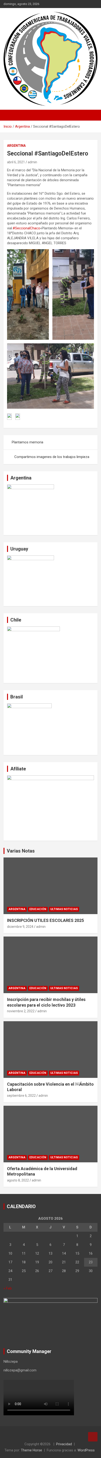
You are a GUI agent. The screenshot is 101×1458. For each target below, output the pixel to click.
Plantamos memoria (27, 442)
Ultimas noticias (64, 909)
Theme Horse (31, 1450)
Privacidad (64, 1444)
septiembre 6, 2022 (21, 1095)
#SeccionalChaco (26, 228)
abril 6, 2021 (16, 162)
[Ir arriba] (92, 1436)
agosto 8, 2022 (18, 1180)
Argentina (16, 145)
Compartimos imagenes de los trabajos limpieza (51, 457)
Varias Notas (21, 851)
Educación (37, 909)
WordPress (86, 1450)
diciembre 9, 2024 (20, 927)
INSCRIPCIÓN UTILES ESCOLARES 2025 (45, 920)
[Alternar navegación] (9, 115)
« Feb (8, 1288)
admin (32, 162)
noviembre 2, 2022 (21, 1011)
